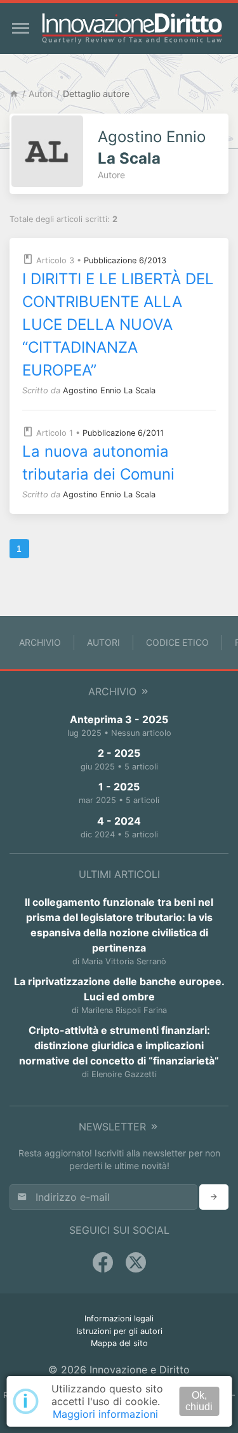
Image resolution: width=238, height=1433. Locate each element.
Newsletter (114, 1126)
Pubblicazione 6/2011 (123, 433)
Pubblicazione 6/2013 (125, 260)
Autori (41, 93)
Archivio (40, 642)
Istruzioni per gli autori (119, 1331)
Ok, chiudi (199, 1401)
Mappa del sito (119, 1343)
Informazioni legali (119, 1318)
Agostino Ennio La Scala (109, 390)
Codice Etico (177, 642)
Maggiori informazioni (105, 1414)
